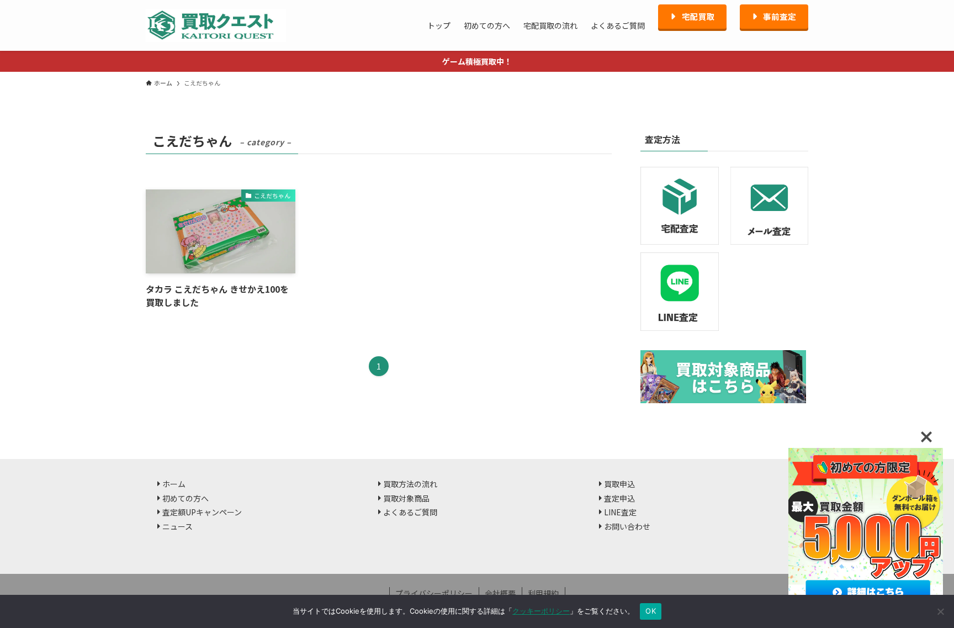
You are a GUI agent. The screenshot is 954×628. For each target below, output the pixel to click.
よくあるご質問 (410, 512)
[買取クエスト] (216, 25)
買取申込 (619, 483)
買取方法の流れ (410, 483)
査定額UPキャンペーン (202, 512)
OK (650, 610)
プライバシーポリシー (434, 593)
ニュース (177, 526)
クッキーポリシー (541, 610)
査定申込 (619, 498)
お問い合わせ (627, 526)
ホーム (174, 483)
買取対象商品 (406, 498)
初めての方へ (185, 498)
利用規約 (543, 593)
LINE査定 (620, 512)
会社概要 (500, 593)
